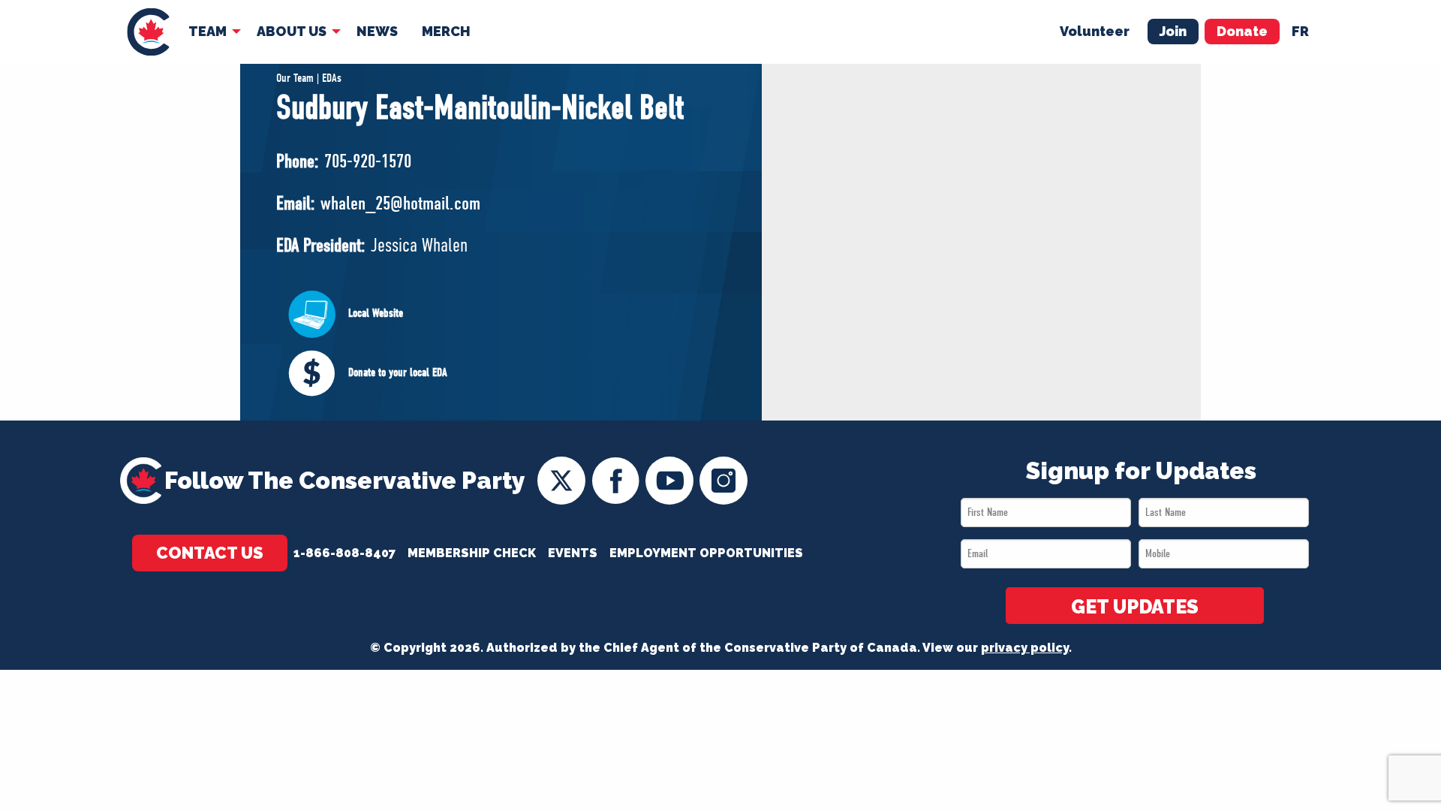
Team (207, 31)
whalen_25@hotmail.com (400, 203)
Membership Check (472, 553)
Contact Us (209, 552)
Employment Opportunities (706, 553)
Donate (1242, 31)
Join (1173, 31)
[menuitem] (148, 32)
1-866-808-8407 (344, 553)
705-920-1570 (367, 161)
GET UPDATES (1135, 606)
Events (572, 553)
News (377, 31)
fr (1300, 31)
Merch (446, 31)
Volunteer (1095, 31)
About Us (291, 31)
